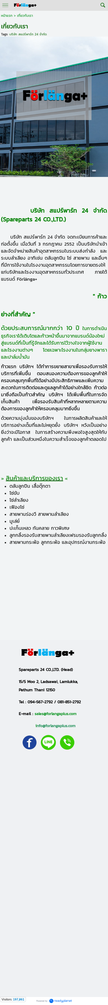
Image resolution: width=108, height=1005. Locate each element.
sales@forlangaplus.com (56, 714)
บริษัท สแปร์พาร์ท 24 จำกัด (28, 34)
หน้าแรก (7, 15)
